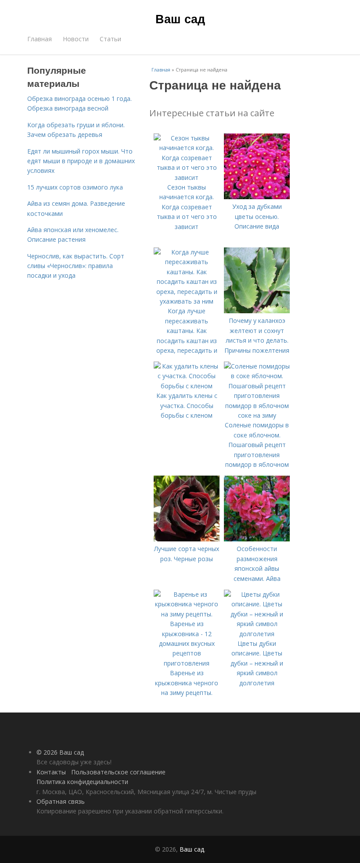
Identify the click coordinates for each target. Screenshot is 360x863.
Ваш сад (180, 18)
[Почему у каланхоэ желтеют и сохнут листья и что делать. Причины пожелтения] (257, 311)
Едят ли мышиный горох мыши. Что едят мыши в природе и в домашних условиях (81, 161)
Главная (39, 39)
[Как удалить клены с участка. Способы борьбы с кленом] (187, 386)
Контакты (51, 772)
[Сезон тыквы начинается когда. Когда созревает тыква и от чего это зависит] (187, 177)
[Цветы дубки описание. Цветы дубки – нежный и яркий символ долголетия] (257, 634)
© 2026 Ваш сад (60, 752)
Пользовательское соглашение (118, 772)
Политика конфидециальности (82, 781)
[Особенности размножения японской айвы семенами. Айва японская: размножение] (257, 539)
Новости (76, 39)
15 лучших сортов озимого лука (75, 187)
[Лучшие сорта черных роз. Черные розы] (187, 539)
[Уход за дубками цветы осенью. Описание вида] (257, 197)
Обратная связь (60, 801)
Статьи (110, 39)
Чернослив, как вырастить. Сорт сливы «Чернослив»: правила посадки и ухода (75, 266)
